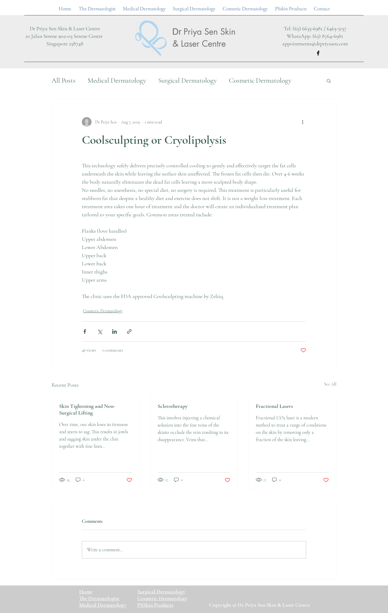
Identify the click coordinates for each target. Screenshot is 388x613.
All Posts (63, 80)
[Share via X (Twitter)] (99, 331)
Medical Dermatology (117, 80)
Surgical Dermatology (187, 80)
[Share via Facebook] (85, 331)
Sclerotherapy (173, 406)
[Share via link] (129, 331)
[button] (329, 80)
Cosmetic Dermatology (260, 80)
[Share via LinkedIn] (114, 331)
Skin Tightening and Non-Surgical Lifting (87, 409)
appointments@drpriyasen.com (315, 43)
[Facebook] (318, 53)
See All (330, 384)
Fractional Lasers (274, 406)
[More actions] (302, 122)
